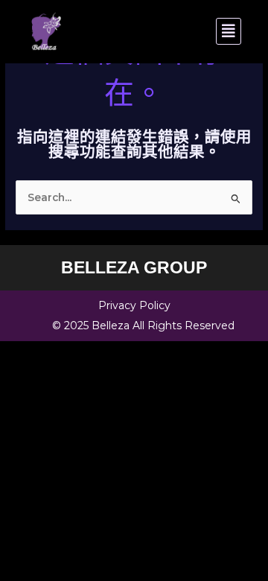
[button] (189, 31)
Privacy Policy (134, 305)
